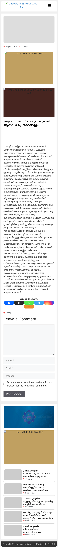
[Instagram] (49, 303)
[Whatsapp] (29, 303)
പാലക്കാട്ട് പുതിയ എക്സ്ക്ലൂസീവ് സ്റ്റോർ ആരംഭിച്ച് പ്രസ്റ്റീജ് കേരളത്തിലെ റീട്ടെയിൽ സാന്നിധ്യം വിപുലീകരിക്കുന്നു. (38, 504)
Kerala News (30, 493)
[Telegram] (39, 303)
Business (29, 507)
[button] (49, 6)
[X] (19, 303)
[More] (29, 306)
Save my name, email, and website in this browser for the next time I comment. (29, 384)
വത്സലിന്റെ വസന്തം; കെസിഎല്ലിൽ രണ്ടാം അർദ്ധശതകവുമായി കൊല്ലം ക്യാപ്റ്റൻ (37, 489)
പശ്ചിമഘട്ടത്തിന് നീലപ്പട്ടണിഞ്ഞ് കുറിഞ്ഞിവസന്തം (32, 529)
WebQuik (51, 544)
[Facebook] (9, 303)
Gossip (8, 313)
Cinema (28, 479)
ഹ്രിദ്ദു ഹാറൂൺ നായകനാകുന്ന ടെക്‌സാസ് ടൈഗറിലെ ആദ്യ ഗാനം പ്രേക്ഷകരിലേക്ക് (36, 475)
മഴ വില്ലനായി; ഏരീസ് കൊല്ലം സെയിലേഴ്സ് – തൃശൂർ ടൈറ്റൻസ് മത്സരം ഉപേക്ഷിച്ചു (38, 515)
